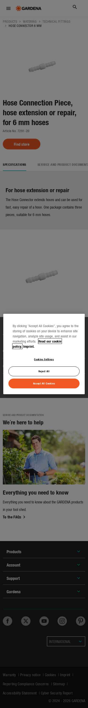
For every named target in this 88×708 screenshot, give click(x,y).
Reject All (44, 371)
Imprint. (28, 346)
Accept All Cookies (44, 383)
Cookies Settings (44, 359)
